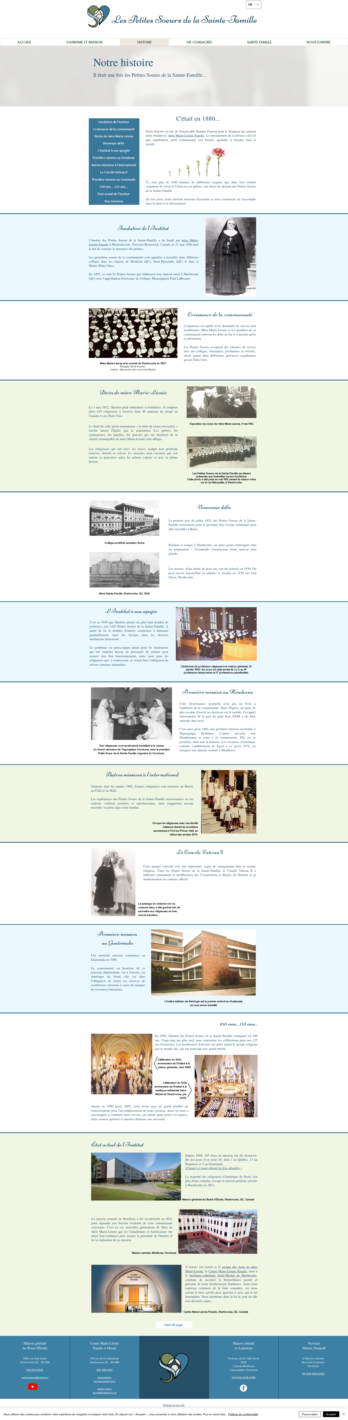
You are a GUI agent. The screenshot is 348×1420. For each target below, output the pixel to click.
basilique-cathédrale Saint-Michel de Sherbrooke (222, 1275)
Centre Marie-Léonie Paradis (227, 1271)
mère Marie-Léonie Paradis (186, 135)
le (220, 1267)
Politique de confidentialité (243, 1414)
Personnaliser (310, 1414)
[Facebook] (243, 1388)
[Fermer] (343, 1414)
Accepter (331, 1414)
